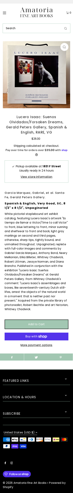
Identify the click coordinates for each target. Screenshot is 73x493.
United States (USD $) (19, 432)
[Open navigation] (9, 13)
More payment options (36, 345)
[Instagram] (11, 463)
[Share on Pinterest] (60, 357)
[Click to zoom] (64, 47)
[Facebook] (5, 463)
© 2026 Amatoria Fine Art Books (24, 483)
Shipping (19, 146)
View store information (36, 177)
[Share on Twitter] (36, 357)
